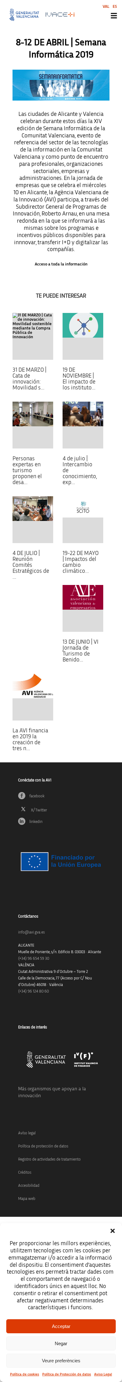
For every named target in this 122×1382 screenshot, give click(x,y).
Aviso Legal (103, 1374)
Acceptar (61, 1326)
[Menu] (114, 16)
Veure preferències (61, 1360)
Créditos (24, 1173)
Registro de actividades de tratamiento (49, 1159)
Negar (61, 1343)
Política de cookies (24, 1374)
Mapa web (26, 1199)
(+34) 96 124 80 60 (33, 991)
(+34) (33, 959)
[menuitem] (106, 6)
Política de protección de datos (43, 1146)
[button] (112, 1231)
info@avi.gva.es (31, 932)
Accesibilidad (28, 1186)
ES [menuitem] (115, 6)
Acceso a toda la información (61, 264)
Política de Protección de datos (66, 1374)
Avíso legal (27, 1133)
